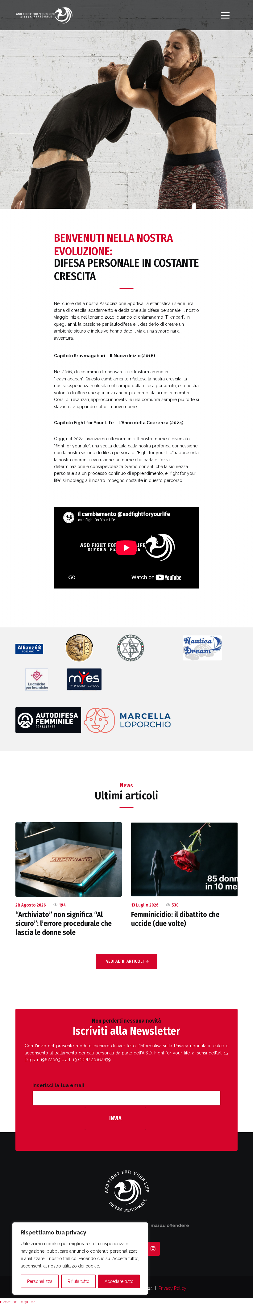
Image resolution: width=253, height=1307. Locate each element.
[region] (80, 1258)
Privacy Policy (172, 1288)
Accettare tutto (119, 1281)
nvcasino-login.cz (17, 1301)
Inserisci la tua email (58, 1085)
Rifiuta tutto (78, 1281)
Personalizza (39, 1281)
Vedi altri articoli (125, 961)
